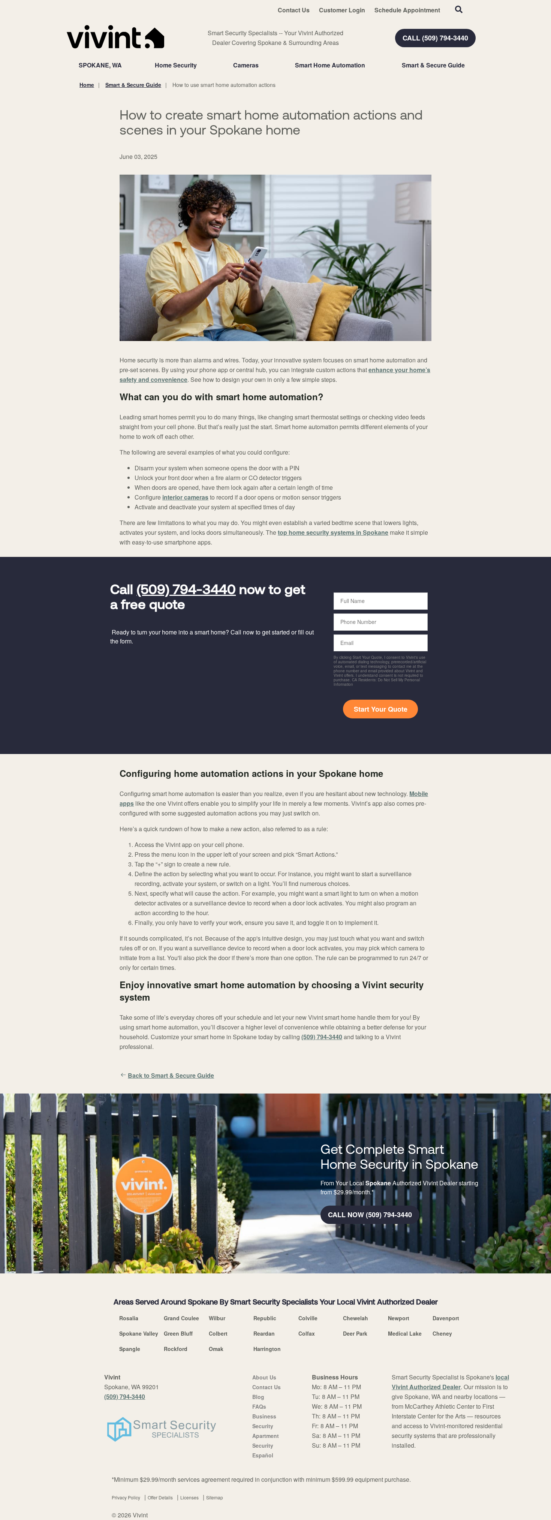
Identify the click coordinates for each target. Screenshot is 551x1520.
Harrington (267, 1348)
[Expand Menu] (200, 65)
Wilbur (217, 1318)
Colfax (306, 1333)
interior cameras (185, 497)
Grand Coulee (181, 1318)
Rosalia (128, 1318)
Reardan (264, 1333)
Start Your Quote (380, 709)
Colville (307, 1318)
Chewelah (355, 1318)
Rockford (175, 1348)
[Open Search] (459, 9)
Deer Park (355, 1333)
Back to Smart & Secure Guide (171, 1075)
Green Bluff (178, 1333)
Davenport (446, 1318)
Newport (398, 1318)
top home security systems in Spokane (333, 532)
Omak (216, 1348)
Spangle (129, 1348)
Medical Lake (405, 1333)
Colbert (218, 1333)
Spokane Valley (138, 1333)
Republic (264, 1318)
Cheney (442, 1333)
